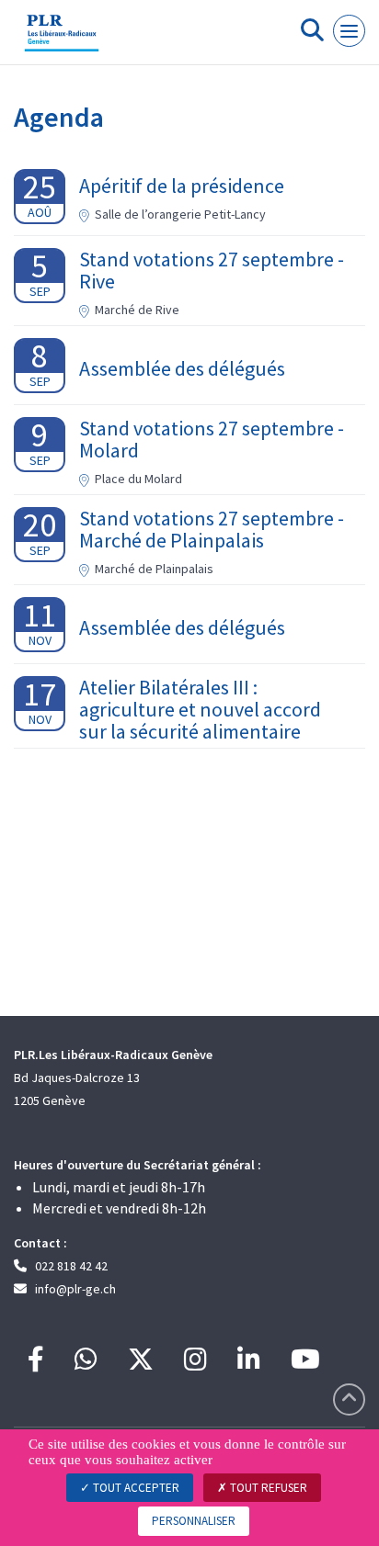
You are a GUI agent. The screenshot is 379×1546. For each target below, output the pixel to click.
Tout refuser (267, 1487)
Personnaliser (193, 1521)
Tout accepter (134, 1487)
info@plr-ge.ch (75, 1289)
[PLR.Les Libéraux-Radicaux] (61, 39)
